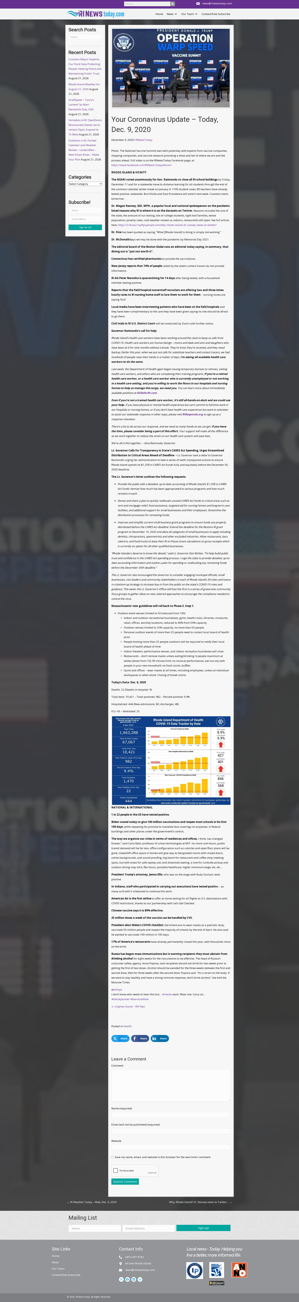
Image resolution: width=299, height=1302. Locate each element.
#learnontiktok (139, 999)
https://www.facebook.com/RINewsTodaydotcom (141, 165)
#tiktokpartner (120, 999)
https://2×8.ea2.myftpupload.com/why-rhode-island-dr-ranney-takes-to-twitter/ (167, 225)
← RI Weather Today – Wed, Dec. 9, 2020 (91, 1202)
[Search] (172, 4)
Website (116, 1141)
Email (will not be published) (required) (135, 1124)
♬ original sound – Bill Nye (128, 1006)
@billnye (116, 989)
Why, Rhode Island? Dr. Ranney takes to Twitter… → (200, 1202)
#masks (167, 994)
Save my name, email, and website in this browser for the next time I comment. (163, 1157)
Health (127, 1026)
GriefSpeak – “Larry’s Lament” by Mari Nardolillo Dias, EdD (81, 104)
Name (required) (121, 1108)
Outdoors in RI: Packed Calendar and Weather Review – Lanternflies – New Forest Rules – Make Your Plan (84, 150)
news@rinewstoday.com (217, 3)
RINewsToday (143, 140)
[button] (176, 14)
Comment (117, 1065)
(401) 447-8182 (134, 1257)
